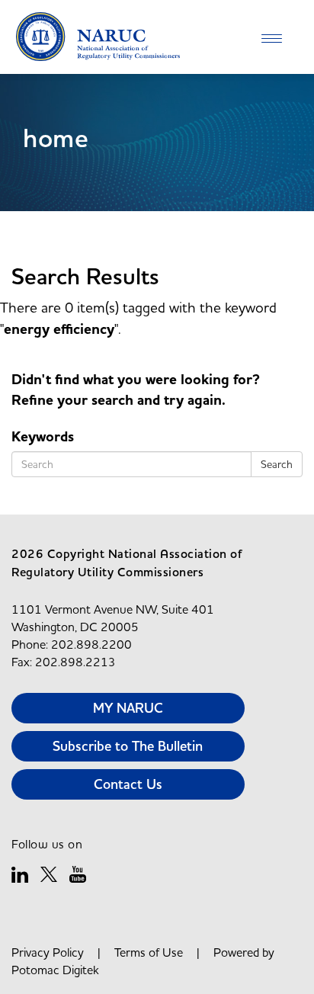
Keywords (42, 437)
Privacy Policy (47, 952)
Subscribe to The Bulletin (128, 746)
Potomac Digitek (55, 969)
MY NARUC (128, 708)
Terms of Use (148, 952)
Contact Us (128, 784)
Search (277, 464)
